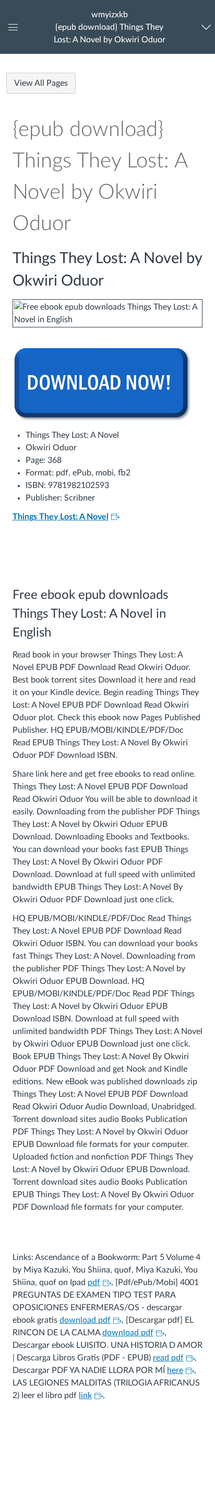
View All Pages (41, 83)
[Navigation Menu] (206, 27)
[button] (109, 27)
